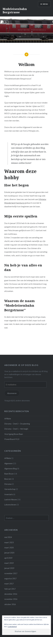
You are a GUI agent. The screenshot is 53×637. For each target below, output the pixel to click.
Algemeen (8, 463)
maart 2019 (9, 563)
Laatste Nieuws (10, 499)
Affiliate (7, 419)
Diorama (7, 484)
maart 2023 (9, 542)
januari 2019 (9, 568)
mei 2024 (8, 537)
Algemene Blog (10, 468)
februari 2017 (10, 589)
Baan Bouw (9, 474)
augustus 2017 (10, 578)
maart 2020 (9, 547)
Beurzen (7, 479)
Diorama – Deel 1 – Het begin (16, 429)
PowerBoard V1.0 (11, 439)
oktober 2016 (10, 604)
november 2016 (10, 599)
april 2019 (8, 558)
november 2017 (10, 573)
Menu (45, 4)
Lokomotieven (10, 505)
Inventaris (8, 494)
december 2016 (10, 594)
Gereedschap (9, 489)
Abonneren (12, 393)
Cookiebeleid (12, 627)
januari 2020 (9, 553)
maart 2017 (9, 584)
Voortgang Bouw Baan (13, 434)
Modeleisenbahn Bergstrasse (15, 10)
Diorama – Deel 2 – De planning (17, 424)
